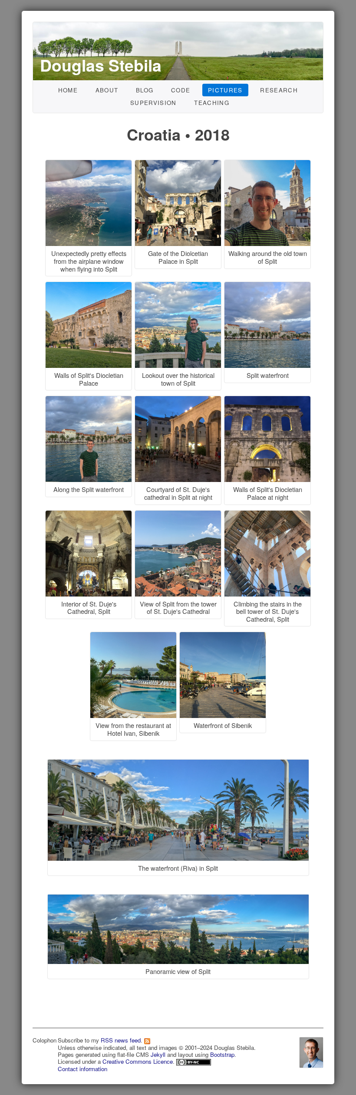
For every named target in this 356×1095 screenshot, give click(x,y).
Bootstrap (222, 1054)
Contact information (82, 1069)
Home (68, 90)
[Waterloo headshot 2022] (311, 1051)
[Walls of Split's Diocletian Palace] (90, 286)
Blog (144, 90)
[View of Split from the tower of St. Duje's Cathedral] (179, 515)
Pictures (225, 90)
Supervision (153, 102)
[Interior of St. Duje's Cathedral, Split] (90, 515)
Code (180, 90)
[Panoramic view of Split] (178, 886)
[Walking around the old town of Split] (267, 164)
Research (279, 90)
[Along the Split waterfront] (90, 400)
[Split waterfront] (267, 286)
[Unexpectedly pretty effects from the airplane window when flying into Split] (90, 164)
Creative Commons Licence (137, 1061)
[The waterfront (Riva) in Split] (178, 751)
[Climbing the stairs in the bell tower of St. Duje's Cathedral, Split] (267, 515)
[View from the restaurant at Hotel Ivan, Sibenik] (134, 636)
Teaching (211, 102)
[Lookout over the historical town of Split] (179, 286)
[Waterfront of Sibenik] (222, 636)
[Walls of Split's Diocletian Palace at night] (267, 400)
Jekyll (158, 1054)
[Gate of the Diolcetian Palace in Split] (179, 164)
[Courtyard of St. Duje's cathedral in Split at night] (179, 400)
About (107, 90)
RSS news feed (121, 1040)
